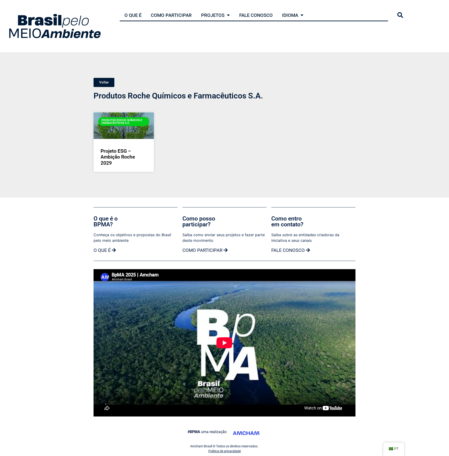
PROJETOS (212, 15)
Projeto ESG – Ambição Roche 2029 (118, 157)
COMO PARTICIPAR (171, 15)
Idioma (290, 15)
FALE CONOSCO (256, 15)
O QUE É (132, 15)
